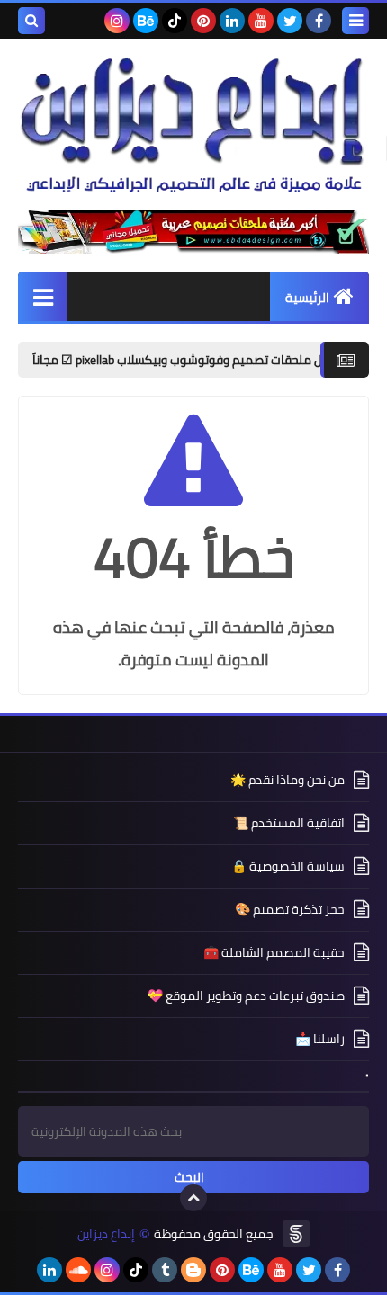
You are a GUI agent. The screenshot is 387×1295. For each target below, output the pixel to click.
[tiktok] (174, 20)
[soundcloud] (78, 1269)
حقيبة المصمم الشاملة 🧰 (274, 952)
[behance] (145, 20)
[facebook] (318, 20)
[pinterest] (203, 20)
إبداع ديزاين (106, 1234)
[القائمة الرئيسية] (43, 296)
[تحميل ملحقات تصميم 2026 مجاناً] (193, 232)
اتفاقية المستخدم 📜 (289, 823)
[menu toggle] (355, 20)
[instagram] (117, 20)
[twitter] (289, 20)
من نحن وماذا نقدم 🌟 (287, 781)
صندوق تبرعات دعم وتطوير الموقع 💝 (246, 995)
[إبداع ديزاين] (193, 124)
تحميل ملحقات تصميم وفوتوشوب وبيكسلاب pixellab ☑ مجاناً (212, 359)
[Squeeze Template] (296, 1233)
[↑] (193, 1197)
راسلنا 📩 (320, 1038)
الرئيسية (307, 297)
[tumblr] (164, 1269)
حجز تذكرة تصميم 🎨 (290, 909)
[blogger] (193, 1269)
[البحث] (31, 20)
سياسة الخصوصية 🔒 (288, 866)
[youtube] (261, 20)
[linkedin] (232, 20)
